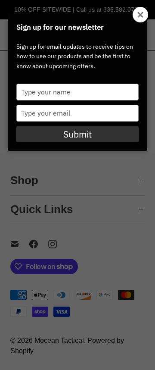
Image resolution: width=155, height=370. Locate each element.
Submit (77, 134)
